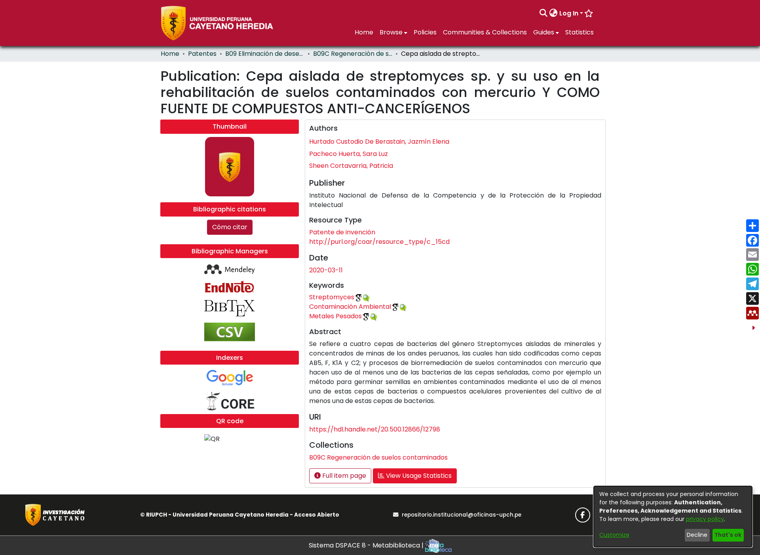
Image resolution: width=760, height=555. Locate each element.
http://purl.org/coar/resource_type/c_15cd (379, 241)
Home (170, 53)
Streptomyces (331, 297)
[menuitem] (554, 13)
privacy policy (705, 519)
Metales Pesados (335, 316)
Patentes (202, 53)
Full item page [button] (343, 475)
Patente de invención (342, 232)
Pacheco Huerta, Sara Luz (348, 153)
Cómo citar (229, 227)
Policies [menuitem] (425, 32)
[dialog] (673, 516)
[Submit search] (544, 13)
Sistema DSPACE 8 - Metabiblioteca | (367, 545)
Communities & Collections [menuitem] (485, 32)
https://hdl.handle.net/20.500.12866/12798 (374, 429)
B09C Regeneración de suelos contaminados (352, 53)
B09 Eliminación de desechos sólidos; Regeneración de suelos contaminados (264, 53)
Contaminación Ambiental (350, 306)
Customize (614, 535)
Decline (697, 535)
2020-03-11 (326, 270)
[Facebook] (582, 515)
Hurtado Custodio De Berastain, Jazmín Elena (379, 141)
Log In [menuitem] (568, 13)
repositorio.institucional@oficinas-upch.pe (461, 515)
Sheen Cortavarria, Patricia (351, 165)
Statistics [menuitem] (579, 32)
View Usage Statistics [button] (418, 475)
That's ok (727, 535)
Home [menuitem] (364, 32)
